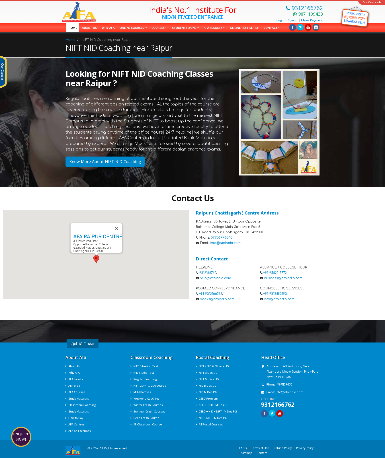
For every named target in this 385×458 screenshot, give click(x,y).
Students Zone (184, 28)
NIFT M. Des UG (209, 379)
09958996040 (221, 237)
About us (89, 28)
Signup (292, 20)
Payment (312, 20)
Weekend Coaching (146, 398)
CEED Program (208, 398)
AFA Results (213, 28)
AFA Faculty (75, 379)
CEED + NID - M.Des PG (213, 405)
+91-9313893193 (275, 293)
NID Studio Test (143, 373)
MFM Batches (142, 392)
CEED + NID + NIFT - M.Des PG (218, 411)
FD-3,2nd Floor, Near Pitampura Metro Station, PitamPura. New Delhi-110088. (292, 372)
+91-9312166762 (210, 293)
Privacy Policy (304, 448)
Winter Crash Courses (148, 405)
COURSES (158, 28)
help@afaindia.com (215, 278)
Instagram (316, 27)
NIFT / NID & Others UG (214, 366)
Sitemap (246, 453)
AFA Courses (76, 392)
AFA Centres (76, 424)
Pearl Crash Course (146, 418)
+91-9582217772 (275, 272)
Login (280, 20)
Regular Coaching (145, 379)
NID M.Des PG (208, 392)
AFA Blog (74, 386)
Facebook (292, 27)
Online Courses (132, 28)
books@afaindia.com (217, 299)
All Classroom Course (147, 424)
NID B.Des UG (208, 386)
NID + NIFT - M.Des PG (213, 418)
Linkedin (308, 27)
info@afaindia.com (225, 243)
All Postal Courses (211, 424)
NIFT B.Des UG (208, 373)
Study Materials (78, 398)
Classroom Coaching (82, 405)
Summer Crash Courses (149, 411)
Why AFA (108, 28)
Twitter (300, 27)
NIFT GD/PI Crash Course (149, 386)
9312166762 (207, 272)
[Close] (116, 228)
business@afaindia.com (283, 278)
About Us (74, 366)
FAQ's (243, 448)
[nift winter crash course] (355, 17)
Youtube (279, 413)
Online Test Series (244, 28)
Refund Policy (283, 448)
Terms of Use (260, 448)
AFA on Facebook (79, 431)
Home (72, 28)
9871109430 (285, 384)
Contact (271, 28)
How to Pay (75, 418)
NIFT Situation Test (145, 366)
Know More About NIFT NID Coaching (105, 161)
